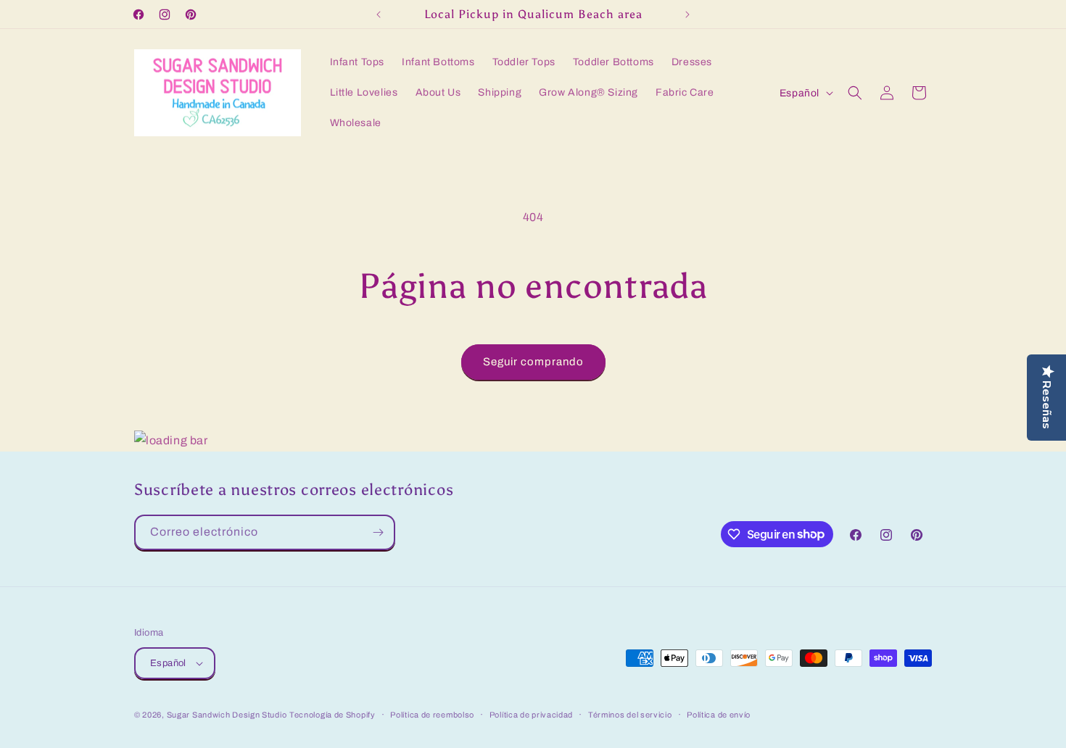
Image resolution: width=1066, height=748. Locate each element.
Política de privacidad (531, 714)
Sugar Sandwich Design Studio (227, 714)
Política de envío (719, 714)
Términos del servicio (630, 714)
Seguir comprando (533, 361)
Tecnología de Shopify (332, 714)
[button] (855, 93)
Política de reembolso (432, 714)
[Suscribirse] (378, 532)
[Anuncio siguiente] (687, 14)
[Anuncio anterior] (378, 14)
